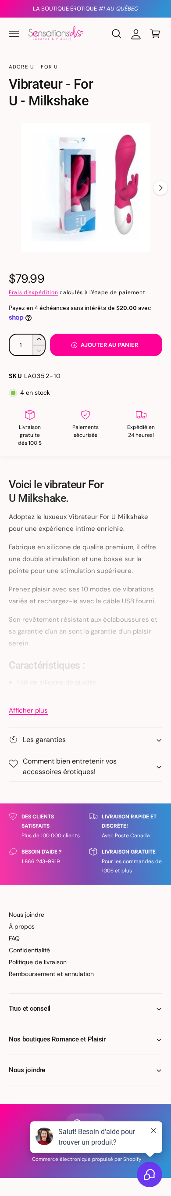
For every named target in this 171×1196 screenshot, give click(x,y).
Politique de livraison (38, 962)
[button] (14, 33)
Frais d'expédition (33, 292)
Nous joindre (26, 915)
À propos (22, 926)
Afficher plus (28, 710)
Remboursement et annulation (51, 974)
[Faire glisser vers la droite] (160, 188)
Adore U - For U (33, 67)
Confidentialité (29, 950)
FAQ (14, 938)
